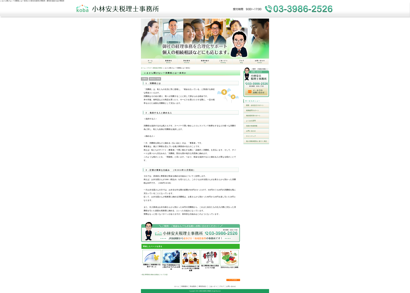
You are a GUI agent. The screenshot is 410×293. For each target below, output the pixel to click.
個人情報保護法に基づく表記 (256, 141)
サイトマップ (251, 136)
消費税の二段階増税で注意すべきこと (152, 265)
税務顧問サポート (252, 110)
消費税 (144, 79)
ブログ (149, 68)
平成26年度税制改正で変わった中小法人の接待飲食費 (190, 268)
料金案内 (193, 286)
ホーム (143, 68)
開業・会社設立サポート (255, 105)
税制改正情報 (157, 68)
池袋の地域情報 (251, 126)
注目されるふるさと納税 (229, 267)
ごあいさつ (213, 286)
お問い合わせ (251, 131)
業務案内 (184, 286)
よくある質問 (251, 121)
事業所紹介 (203, 286)
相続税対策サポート (253, 115)
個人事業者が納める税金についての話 (210, 267)
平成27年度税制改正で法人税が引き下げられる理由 (171, 267)
